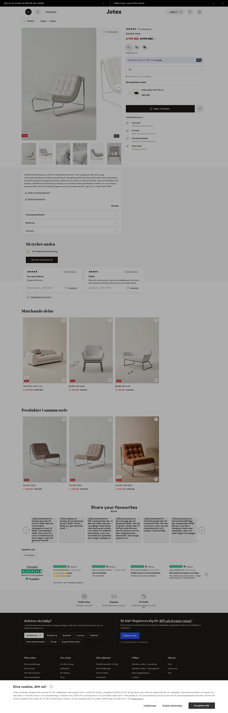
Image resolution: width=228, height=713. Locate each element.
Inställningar (150, 705)
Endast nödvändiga (172, 705)
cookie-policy (137, 698)
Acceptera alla (201, 705)
